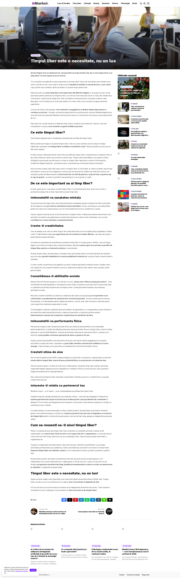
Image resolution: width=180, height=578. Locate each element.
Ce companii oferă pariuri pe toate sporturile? (74, 550)
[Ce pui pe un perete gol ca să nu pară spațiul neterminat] (123, 119)
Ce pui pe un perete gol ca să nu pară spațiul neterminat (139, 121)
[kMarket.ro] (40, 3)
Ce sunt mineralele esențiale (138, 158)
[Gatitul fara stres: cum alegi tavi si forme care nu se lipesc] (123, 207)
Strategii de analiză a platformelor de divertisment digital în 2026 (139, 133)
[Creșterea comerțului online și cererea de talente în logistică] (123, 144)
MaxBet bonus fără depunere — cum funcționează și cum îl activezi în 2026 (135, 551)
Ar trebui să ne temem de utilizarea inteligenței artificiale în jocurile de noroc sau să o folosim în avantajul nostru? (44, 553)
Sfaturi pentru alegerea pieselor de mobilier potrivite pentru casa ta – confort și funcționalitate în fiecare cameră (140, 183)
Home (32, 9)
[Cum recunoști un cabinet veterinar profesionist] (123, 107)
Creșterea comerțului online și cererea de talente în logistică (139, 146)
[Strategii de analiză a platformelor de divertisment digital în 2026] (123, 132)
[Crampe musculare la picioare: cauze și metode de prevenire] (123, 194)
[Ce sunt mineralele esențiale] (123, 157)
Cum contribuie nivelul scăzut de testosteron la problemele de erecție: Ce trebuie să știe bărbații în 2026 (140, 171)
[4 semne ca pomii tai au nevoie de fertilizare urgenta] (133, 88)
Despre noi (145, 575)
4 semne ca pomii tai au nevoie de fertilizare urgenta (132, 93)
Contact (121, 575)
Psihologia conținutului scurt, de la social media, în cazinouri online (105, 551)
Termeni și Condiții (133, 575)
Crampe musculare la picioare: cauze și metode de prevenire (139, 196)
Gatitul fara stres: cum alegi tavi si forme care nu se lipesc (139, 208)
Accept (33, 570)
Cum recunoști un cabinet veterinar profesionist (137, 108)
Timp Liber (40, 9)
